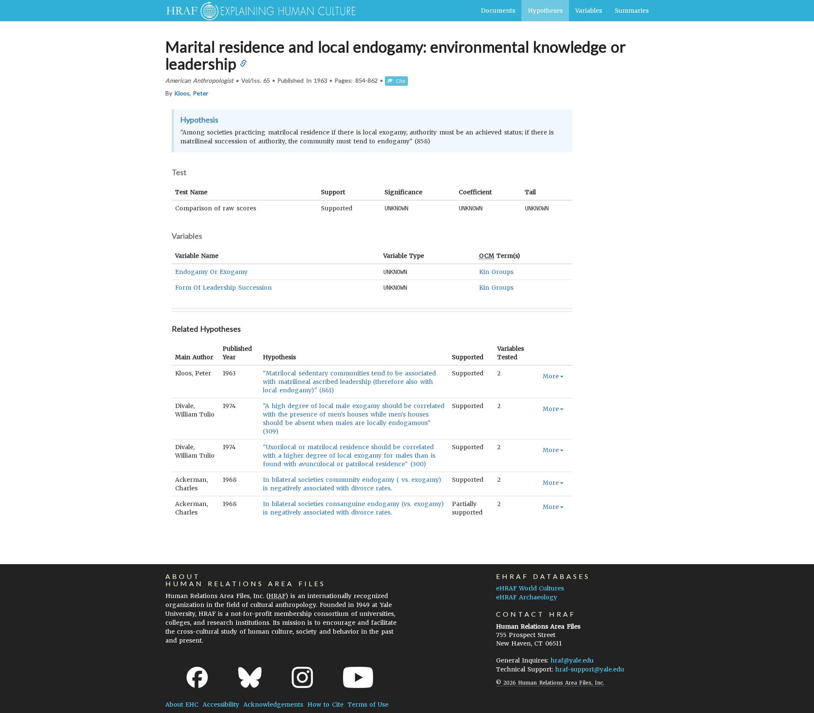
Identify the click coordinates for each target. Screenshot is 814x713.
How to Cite (325, 704)
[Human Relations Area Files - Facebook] (197, 677)
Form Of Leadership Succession (223, 287)
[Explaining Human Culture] (257, 10)
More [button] (551, 376)
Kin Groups (496, 272)
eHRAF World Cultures (530, 588)
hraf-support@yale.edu (589, 669)
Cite (399, 81)
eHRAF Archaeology (526, 597)
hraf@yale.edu (572, 660)
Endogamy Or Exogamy (211, 272)
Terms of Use (368, 704)
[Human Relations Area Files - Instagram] (302, 677)
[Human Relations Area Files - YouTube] (358, 677)
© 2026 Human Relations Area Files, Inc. (550, 682)
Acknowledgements (273, 704)
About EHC (181, 704)
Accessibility (221, 704)
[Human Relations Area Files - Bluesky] (250, 677)
